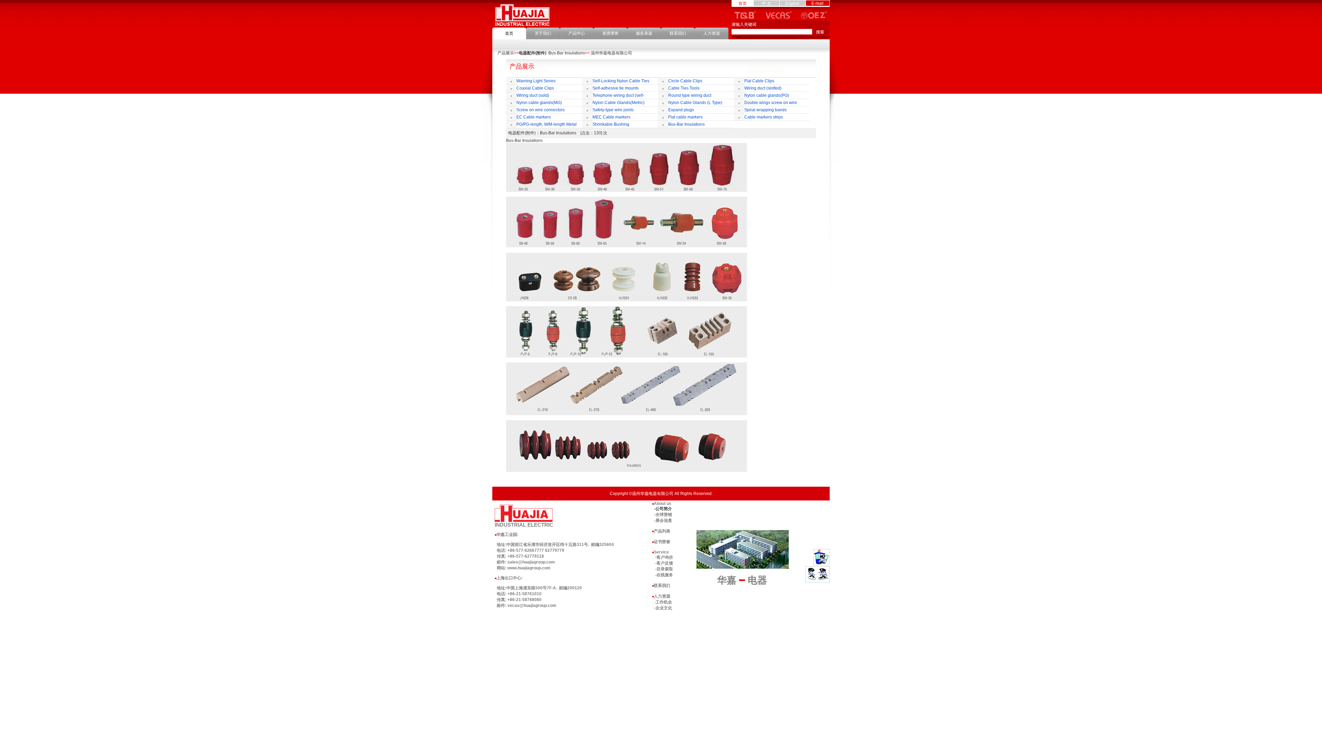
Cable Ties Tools (684, 88)
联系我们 (678, 33)
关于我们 (543, 33)
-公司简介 (663, 508)
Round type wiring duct (689, 95)
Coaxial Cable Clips (535, 88)
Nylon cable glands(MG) (539, 102)
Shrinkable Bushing (610, 124)
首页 (509, 33)
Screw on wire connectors (540, 109)
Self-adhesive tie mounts (615, 88)
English (792, 3)
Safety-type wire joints (612, 109)
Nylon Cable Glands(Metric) (618, 102)
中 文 (766, 3)
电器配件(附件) (532, 53)
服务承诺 (644, 33)
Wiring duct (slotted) (762, 88)
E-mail (817, 3)
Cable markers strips (763, 117)
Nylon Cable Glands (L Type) (695, 102)
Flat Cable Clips (759, 81)
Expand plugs (681, 109)
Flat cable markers (685, 117)
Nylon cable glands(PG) (766, 95)
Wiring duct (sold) (532, 95)
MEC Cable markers (611, 117)
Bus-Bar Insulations (686, 124)
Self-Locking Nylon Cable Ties (620, 81)
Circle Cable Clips (685, 81)
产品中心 (576, 33)
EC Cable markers (533, 117)
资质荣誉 (610, 33)
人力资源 (711, 33)
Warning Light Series (536, 81)
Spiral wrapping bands (765, 109)
